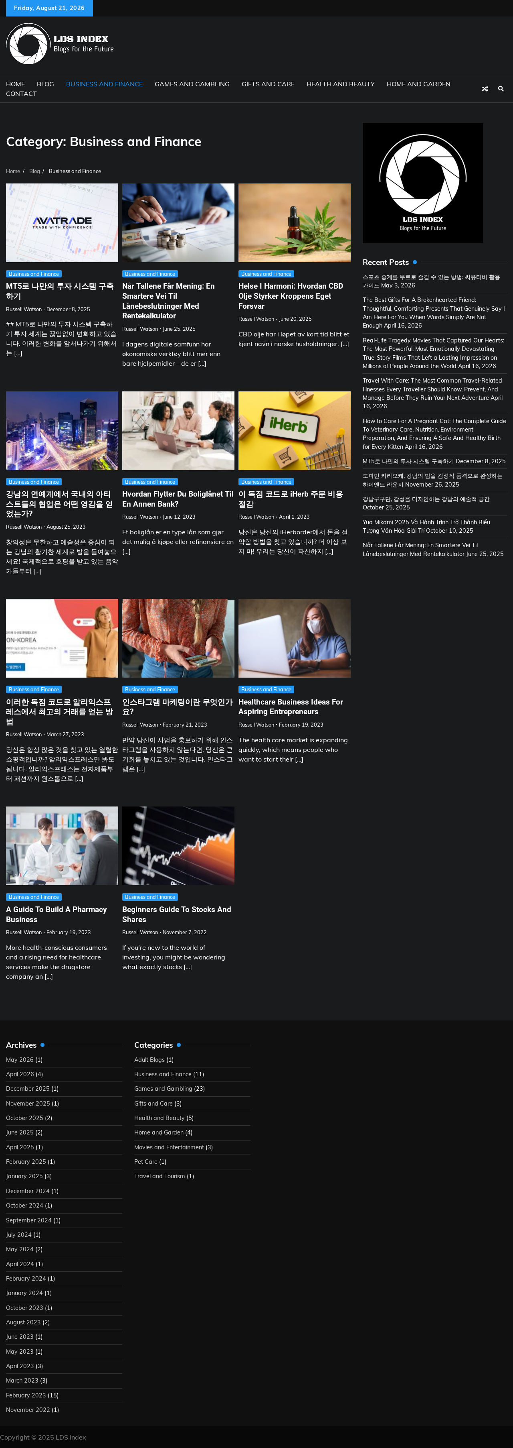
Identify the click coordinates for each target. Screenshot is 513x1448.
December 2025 (28, 1088)
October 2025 (24, 1118)
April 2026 (20, 1074)
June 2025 (20, 1132)
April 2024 (20, 1264)
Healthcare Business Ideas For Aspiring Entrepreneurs (290, 707)
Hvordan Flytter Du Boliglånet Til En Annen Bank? (178, 499)
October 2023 (24, 1308)
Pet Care (146, 1161)
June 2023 (20, 1336)
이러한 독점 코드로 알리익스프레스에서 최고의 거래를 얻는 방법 (59, 711)
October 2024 (24, 1205)
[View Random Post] (485, 89)
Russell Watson (24, 309)
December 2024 (28, 1191)
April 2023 (20, 1366)
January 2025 (24, 1176)
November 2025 (28, 1103)
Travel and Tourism (159, 1176)
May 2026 (20, 1059)
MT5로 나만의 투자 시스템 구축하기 (408, 461)
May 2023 (20, 1351)
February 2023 (26, 1395)
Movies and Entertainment (169, 1147)
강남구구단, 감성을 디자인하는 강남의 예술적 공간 (426, 499)
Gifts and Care (268, 84)
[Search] (501, 89)
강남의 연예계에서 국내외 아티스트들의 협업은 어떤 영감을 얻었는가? (59, 503)
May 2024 (20, 1249)
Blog (45, 84)
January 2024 (24, 1293)
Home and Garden (418, 84)
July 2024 (19, 1234)
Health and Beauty (341, 84)
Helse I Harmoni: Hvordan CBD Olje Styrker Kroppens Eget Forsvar (290, 295)
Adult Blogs (149, 1059)
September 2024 (29, 1220)
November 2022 (28, 1409)
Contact (21, 94)
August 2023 (23, 1322)
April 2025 (20, 1147)
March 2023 (22, 1380)
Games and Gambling (192, 84)
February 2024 (26, 1278)
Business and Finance (104, 84)
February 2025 (26, 1161)
